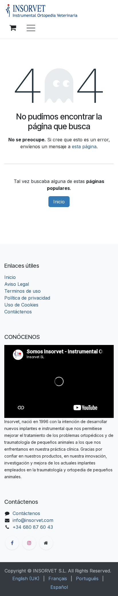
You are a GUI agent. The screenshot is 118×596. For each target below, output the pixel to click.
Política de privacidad (27, 298)
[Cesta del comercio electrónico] (12, 28)
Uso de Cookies (21, 305)
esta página (84, 146)
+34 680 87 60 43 (33, 527)
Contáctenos (18, 312)
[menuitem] (26, 578)
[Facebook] (12, 543)
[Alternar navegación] (31, 28)
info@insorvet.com (33, 520)
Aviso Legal (16, 284)
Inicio (59, 202)
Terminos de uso (22, 291)
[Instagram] (29, 543)
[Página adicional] (46, 543)
